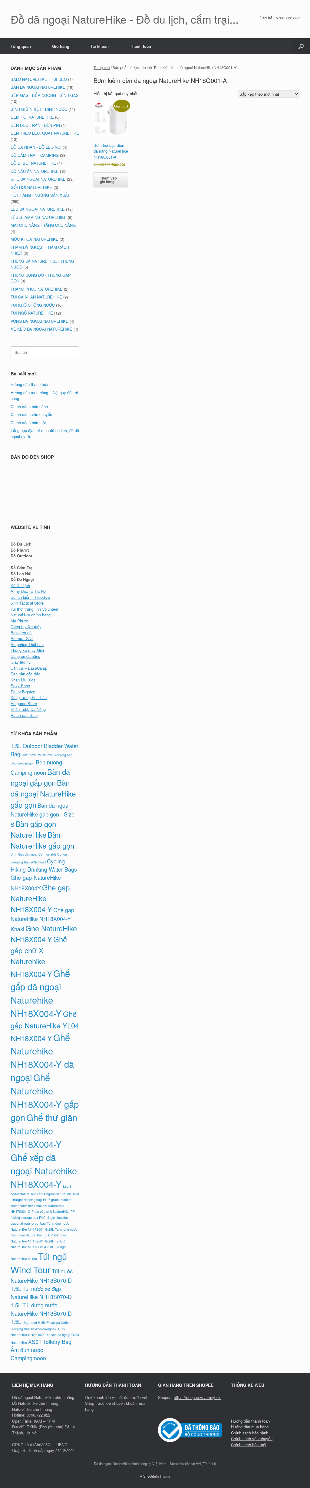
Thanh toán (140, 46)
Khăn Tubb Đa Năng (28, 709)
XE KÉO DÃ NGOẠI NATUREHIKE (41, 329)
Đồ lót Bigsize (23, 692)
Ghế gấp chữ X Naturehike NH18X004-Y (39, 956)
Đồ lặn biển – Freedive (30, 597)
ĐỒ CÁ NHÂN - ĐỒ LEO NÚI (36, 147)
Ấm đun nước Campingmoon (28, 1354)
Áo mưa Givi (22, 638)
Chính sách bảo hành (29, 406)
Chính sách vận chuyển (31, 414)
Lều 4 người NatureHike (54, 1194)
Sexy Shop (20, 685)
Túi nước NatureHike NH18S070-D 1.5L (42, 1279)
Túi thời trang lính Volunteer (34, 609)
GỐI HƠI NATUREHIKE (31, 187)
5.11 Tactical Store (27, 603)
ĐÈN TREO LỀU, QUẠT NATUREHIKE (45, 133)
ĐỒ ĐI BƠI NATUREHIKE (33, 163)
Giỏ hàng (60, 46)
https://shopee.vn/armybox (197, 1397)
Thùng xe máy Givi (27, 650)
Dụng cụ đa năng (25, 656)
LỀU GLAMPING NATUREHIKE (39, 217)
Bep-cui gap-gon (23, 763)
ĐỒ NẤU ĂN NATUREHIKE (35, 171)
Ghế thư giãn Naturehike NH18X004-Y (44, 1130)
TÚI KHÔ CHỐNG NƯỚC (33, 305)
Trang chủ (102, 67)
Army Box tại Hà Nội (29, 591)
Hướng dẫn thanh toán (30, 384)
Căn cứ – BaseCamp (29, 668)
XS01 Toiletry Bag (49, 1341)
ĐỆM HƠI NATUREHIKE (32, 117)
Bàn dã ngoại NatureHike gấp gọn (43, 793)
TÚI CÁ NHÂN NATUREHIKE (36, 297)
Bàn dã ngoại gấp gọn (40, 777)
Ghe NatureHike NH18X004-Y (44, 933)
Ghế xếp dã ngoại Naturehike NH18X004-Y (44, 1170)
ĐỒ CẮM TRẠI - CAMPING (35, 155)
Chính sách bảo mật (28, 422)
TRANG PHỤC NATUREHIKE (37, 289)
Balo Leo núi (21, 632)
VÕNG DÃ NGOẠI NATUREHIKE (39, 321)
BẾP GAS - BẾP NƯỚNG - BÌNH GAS (45, 95)
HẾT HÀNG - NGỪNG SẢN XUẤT (40, 195)
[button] (301, 46)
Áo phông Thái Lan (27, 644)
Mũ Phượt (19, 621)
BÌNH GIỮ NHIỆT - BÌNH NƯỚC (39, 109)
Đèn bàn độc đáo (25, 674)
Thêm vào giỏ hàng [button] (108, 179)
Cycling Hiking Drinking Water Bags (44, 865)
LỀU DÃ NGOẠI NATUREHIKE (38, 209)
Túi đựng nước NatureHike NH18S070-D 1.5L (41, 1313)
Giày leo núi (21, 662)
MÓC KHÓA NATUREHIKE (34, 239)
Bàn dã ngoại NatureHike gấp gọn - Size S (42, 814)
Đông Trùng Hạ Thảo (29, 697)
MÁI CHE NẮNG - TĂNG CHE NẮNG (43, 225)
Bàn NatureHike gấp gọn (42, 840)
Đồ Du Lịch (20, 585)
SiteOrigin (151, 1476)
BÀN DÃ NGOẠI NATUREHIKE (38, 87)
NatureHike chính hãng (31, 615)
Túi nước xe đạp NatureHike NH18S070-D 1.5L (41, 1297)
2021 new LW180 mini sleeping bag (46, 755)
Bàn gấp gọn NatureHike (33, 829)
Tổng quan (21, 46)
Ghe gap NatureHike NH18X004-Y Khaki (42, 919)
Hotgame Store (24, 703)
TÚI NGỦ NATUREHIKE (32, 313)
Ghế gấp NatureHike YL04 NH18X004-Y (45, 1025)
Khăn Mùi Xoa (23, 680)
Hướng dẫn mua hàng (250, 1427)
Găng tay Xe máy (26, 626)
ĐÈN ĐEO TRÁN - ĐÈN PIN (35, 125)
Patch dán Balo (24, 715)
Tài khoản (100, 46)
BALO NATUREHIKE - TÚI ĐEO (39, 79)
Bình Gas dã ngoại (24, 854)
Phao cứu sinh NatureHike (50, 1211)
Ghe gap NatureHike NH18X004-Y (40, 898)
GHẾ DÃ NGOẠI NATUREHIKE (38, 179)
